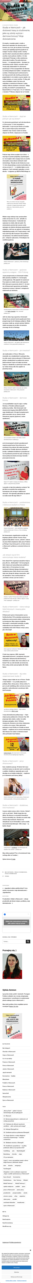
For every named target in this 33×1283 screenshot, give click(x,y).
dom (4, 1165)
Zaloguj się (6, 1216)
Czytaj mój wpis (7, 753)
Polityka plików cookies (11, 1280)
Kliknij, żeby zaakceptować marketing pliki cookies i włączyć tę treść (16, 103)
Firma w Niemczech (8, 1065)
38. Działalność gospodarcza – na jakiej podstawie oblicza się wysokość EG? (14, 1147)
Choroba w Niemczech (9, 1051)
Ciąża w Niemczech (8, 1055)
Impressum (6, 1242)
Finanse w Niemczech (9, 1062)
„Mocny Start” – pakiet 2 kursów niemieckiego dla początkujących (12, 1112)
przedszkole (6, 1193)
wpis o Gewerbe (11, 311)
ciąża (20, 1154)
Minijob (25, 1180)
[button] (30, 1250)
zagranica (22, 1196)
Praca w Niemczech (21, 872)
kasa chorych (7, 1177)
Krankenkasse (7, 1180)
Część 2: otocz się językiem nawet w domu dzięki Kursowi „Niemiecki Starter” (15, 1161)
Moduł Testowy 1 (8, 1183)
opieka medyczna (8, 1186)
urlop (15, 1196)
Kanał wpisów (6, 1219)
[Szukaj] (28, 941)
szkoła (25, 1193)
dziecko (10, 1165)
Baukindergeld (21, 1151)
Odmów (16, 1272)
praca (23, 1186)
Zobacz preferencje (16, 1277)
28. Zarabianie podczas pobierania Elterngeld (16, 1132)
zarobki (14, 1199)
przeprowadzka (17, 1193)
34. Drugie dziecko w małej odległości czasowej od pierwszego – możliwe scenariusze (14, 1137)
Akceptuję (16, 1267)
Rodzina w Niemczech (9, 1090)
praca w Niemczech (9, 1190)
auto (13, 1151)
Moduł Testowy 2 (20, 1183)
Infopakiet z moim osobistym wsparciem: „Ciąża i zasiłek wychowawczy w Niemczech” (16, 1173)
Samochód (6, 1093)
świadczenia (20, 1202)
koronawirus (16, 1177)
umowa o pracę (7, 1196)
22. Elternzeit (7, 1116)
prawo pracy (20, 1190)
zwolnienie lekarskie (9, 1202)
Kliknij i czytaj (15, 711)
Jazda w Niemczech (8, 1069)
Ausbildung (14, 847)
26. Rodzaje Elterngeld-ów (10, 1129)
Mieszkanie (6, 1079)
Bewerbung (6, 1154)
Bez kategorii (9, 872)
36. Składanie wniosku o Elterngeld (13, 1142)
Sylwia (16, 25)
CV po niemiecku (8, 1157)
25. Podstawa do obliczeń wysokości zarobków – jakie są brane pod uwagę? (14, 1125)
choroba (14, 1154)
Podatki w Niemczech (9, 1083)
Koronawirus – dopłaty (9, 1076)
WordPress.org (7, 1226)
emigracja (18, 1165)
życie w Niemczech (8, 1205)
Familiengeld (7, 1168)
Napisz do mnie (13, 1006)
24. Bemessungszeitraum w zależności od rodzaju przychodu (15, 1120)
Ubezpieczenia (7, 1097)
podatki (18, 1186)
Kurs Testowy (17, 1180)
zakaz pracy (6, 1199)
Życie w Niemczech (11, 873)
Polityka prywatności (21, 1280)
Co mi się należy (7, 1058)
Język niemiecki (7, 1072)
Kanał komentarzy (8, 1223)
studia (7, 876)
